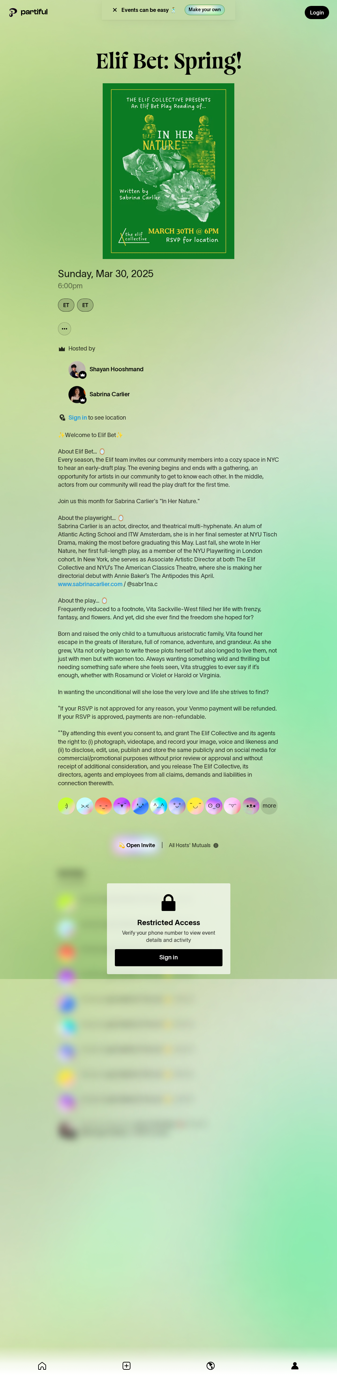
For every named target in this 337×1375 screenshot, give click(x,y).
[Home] (42, 1366)
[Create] (126, 1366)
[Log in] (295, 1366)
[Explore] (210, 1366)
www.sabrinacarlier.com (90, 584)
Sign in (77, 417)
